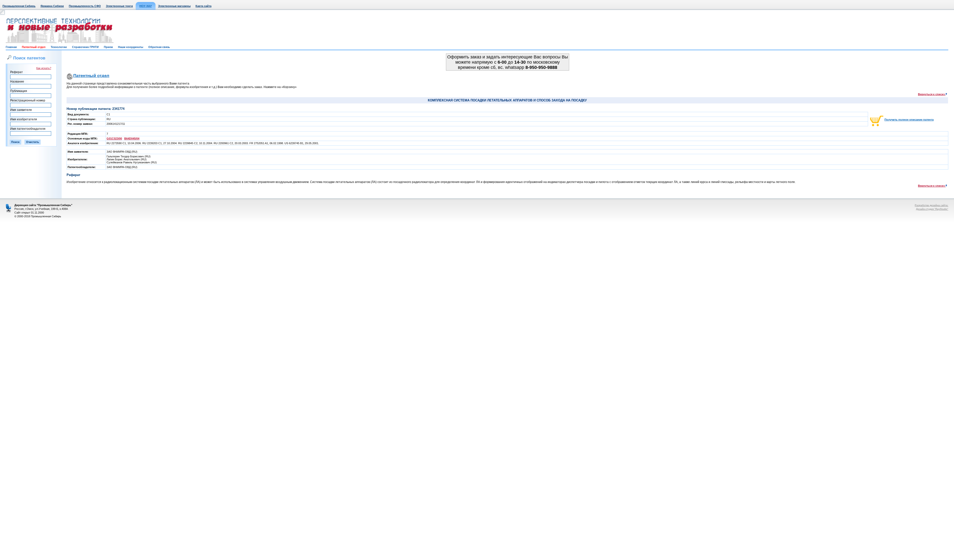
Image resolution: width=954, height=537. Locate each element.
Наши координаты (130, 46)
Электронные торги (119, 5)
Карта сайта (203, 5)
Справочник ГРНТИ (85, 46)
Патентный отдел (33, 46)
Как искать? (43, 68)
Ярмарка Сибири (52, 5)
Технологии (59, 46)
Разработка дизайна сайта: (931, 205)
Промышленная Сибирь (19, 5)
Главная (11, 46)
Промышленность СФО (85, 5)
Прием (108, 46)
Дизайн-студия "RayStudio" (932, 209)
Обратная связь (159, 46)
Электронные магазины (174, 5)
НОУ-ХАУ (145, 5)
